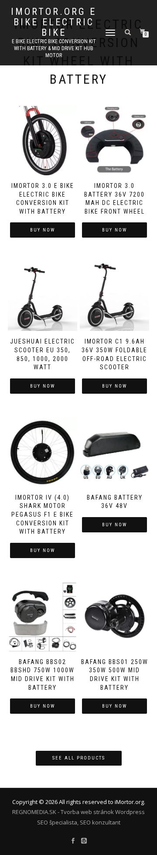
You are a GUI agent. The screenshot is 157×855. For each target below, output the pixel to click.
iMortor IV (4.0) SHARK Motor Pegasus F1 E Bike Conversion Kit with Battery (42, 514)
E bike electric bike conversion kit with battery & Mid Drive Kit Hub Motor (54, 48)
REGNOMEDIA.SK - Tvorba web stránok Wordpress (78, 812)
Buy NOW (42, 230)
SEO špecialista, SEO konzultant (78, 822)
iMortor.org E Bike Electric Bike (53, 22)
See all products (78, 758)
